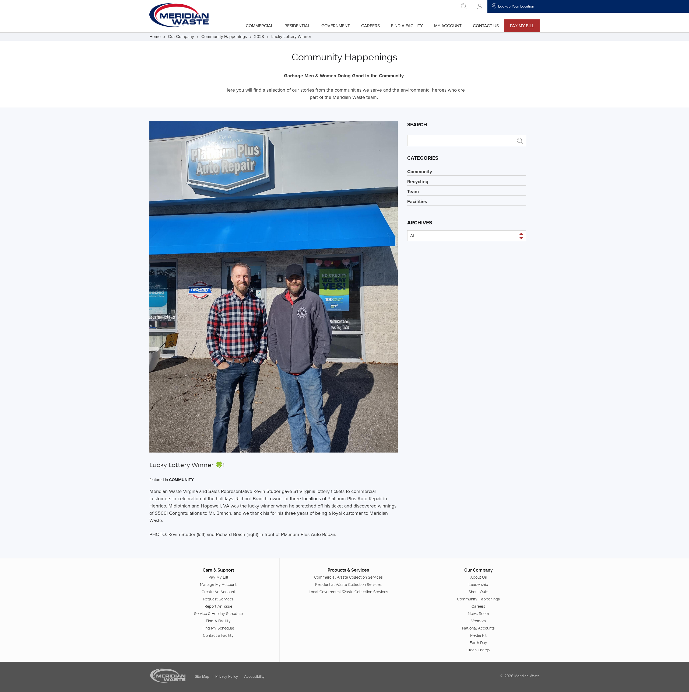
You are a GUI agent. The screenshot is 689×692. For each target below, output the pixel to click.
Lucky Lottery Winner (291, 36)
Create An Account (218, 592)
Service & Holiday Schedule (218, 613)
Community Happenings (224, 36)
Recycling (417, 181)
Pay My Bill (522, 26)
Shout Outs (478, 592)
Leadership (478, 584)
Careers (370, 26)
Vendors (478, 621)
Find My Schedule (218, 628)
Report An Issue (218, 606)
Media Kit (478, 635)
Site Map (202, 676)
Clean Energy (478, 650)
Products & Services (348, 570)
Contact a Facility (218, 635)
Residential (297, 26)
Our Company (181, 36)
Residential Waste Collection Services (348, 584)
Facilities (417, 201)
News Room (478, 613)
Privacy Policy (226, 676)
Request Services (218, 599)
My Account (448, 26)
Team (413, 191)
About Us (478, 577)
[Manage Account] (479, 6)
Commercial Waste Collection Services (348, 577)
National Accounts (478, 628)
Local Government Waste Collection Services (348, 592)
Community (181, 480)
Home (155, 36)
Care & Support (218, 570)
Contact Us (486, 26)
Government (335, 26)
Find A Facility (407, 26)
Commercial (259, 26)
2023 (259, 36)
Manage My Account (218, 584)
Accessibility (254, 676)
